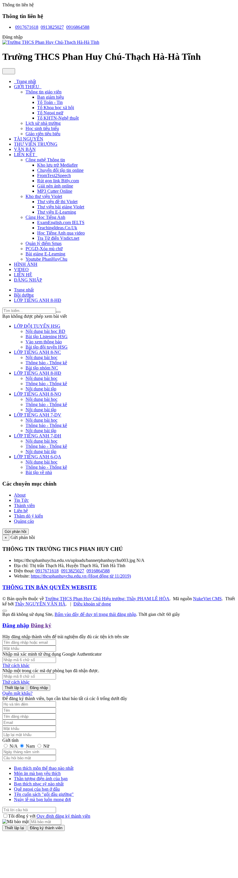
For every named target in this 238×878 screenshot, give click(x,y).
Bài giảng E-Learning (45, 253)
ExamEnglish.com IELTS (60, 222)
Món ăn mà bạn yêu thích (37, 773)
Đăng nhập (15, 625)
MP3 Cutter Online (54, 191)
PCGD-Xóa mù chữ (44, 248)
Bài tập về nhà (39, 472)
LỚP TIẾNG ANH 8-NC (37, 352)
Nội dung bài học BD (45, 331)
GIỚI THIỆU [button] (27, 86)
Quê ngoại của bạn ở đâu (37, 789)
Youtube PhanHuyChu (46, 259)
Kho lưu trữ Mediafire (57, 165)
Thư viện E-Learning (56, 212)
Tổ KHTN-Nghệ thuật (58, 118)
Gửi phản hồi (15, 531)
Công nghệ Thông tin (45, 159)
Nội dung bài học (41, 357)
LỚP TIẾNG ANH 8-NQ (37, 394)
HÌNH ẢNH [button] (25, 264)
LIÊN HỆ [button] (23, 274)
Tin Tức (21, 500)
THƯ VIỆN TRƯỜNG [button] (35, 144)
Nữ (45, 746)
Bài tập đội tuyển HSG (47, 347)
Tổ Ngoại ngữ (50, 112)
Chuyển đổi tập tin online (60, 170)
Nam (30, 746)
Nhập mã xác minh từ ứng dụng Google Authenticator (52, 654)
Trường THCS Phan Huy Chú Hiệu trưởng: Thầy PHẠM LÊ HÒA (107, 598)
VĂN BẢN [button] (25, 149)
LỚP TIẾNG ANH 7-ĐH (37, 435)
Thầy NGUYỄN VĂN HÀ (40, 603)
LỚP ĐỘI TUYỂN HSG (37, 326)
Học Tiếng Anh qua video (61, 232)
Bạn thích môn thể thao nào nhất (43, 768)
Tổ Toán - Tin (50, 102)
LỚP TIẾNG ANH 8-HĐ (37, 373)
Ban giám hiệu (50, 97)
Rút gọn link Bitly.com (58, 180)
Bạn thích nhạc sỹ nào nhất (39, 783)
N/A (13, 746)
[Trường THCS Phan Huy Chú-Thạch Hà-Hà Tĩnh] (50, 42)
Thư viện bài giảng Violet (60, 206)
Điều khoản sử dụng (92, 603)
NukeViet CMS (207, 598)
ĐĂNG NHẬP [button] (28, 279)
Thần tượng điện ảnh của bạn (41, 778)
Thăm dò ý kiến (28, 515)
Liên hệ (21, 510)
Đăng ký (41, 625)
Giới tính (10, 740)
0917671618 (26, 27)
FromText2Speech (54, 175)
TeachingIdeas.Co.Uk (57, 227)
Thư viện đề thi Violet (57, 201)
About (20, 495)
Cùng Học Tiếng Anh (45, 217)
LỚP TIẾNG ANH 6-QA (37, 456)
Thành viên (24, 505)
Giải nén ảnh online (55, 185)
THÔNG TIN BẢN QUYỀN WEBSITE (49, 587)
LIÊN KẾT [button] (25, 154)
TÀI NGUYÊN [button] (28, 138)
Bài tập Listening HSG (47, 336)
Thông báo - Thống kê (46, 362)
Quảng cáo (24, 521)
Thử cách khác (16, 665)
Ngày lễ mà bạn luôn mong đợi (42, 799)
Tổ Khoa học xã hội (55, 107)
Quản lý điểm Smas (44, 243)
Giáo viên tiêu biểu (43, 133)
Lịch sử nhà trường (43, 123)
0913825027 (52, 27)
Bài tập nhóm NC (42, 367)
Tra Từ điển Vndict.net (58, 238)
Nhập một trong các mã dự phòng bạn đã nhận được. (50, 670)
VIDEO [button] (21, 269)
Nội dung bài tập (41, 388)
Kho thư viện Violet (44, 196)
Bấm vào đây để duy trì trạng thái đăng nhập (95, 614)
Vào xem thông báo (44, 341)
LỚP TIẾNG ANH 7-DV (37, 414)
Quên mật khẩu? (17, 693)
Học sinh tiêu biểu (42, 128)
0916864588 (77, 27)
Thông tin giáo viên (44, 91)
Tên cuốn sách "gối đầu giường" (44, 794)
